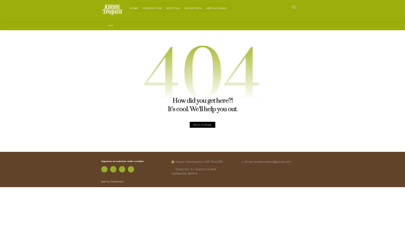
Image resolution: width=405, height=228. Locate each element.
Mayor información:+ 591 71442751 (199, 162)
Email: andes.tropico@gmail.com (267, 162)
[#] (113, 169)
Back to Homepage (202, 125)
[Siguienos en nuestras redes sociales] (104, 169)
